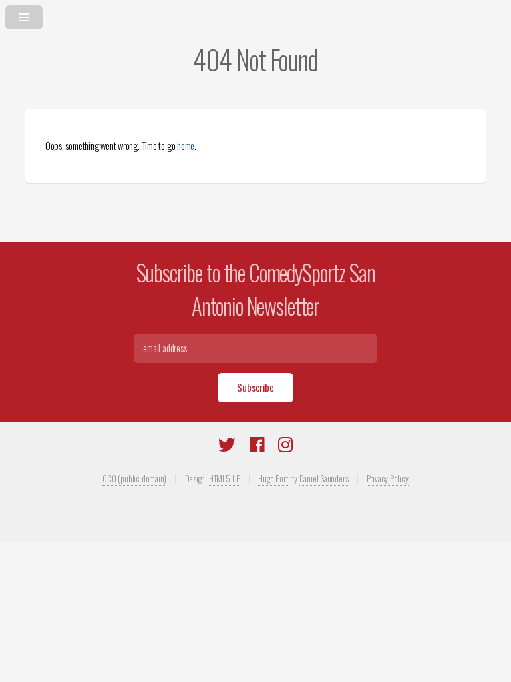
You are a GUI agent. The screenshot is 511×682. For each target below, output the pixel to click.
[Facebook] (257, 447)
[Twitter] (227, 447)
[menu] (255, 14)
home (185, 146)
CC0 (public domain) (134, 478)
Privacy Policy (388, 478)
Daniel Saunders (324, 478)
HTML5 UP (224, 478)
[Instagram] (285, 447)
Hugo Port (273, 478)
